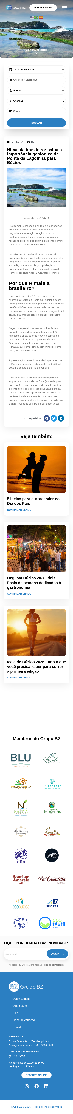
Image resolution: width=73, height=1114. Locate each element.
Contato (17, 1027)
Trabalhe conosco (23, 1020)
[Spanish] (41, 17)
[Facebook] (36, 1086)
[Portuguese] (36, 17)
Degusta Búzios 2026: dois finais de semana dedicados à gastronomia (34, 583)
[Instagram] (26, 1086)
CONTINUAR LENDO (19, 509)
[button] (64, 8)
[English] (32, 17)
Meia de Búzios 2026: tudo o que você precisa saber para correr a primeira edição (36, 667)
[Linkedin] (46, 1086)
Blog (15, 1012)
